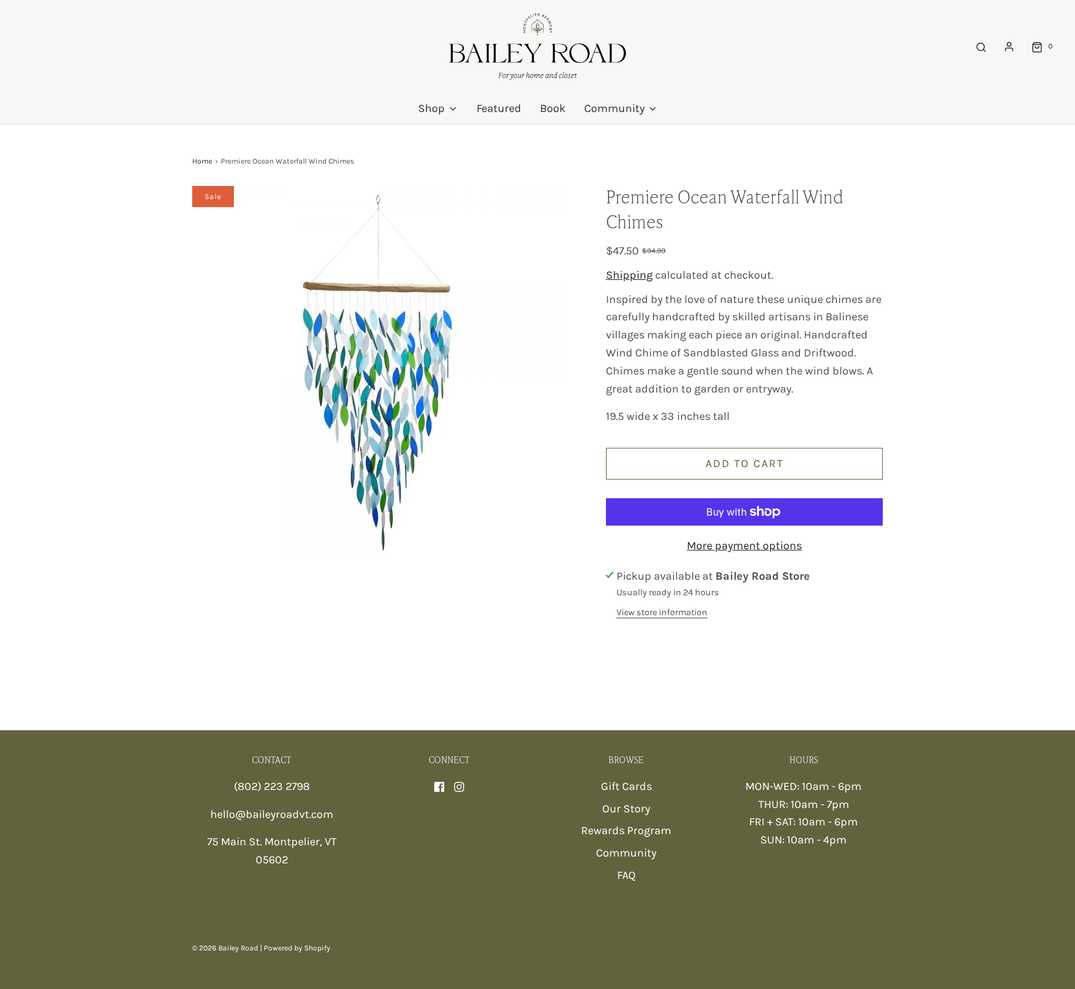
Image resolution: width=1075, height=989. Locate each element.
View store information (662, 612)
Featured (499, 108)
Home (202, 161)
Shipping (629, 275)
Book (552, 108)
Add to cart (744, 463)
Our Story (626, 808)
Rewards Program (626, 830)
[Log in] (1009, 46)
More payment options (744, 545)
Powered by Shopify (297, 948)
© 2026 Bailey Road (225, 948)
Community (626, 853)
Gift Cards (626, 786)
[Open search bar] (981, 46)
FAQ (626, 875)
